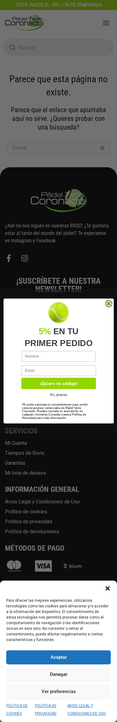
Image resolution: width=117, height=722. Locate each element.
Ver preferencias (58, 691)
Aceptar (59, 657)
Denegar (58, 674)
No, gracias (58, 395)
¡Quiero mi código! (58, 383)
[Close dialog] (108, 303)
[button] (108, 588)
